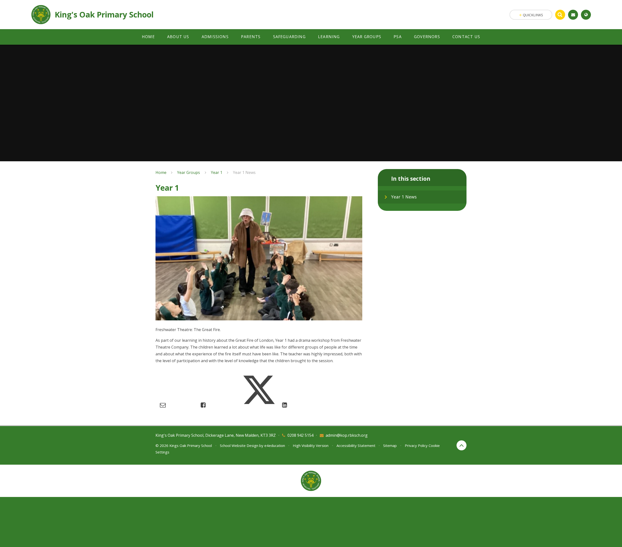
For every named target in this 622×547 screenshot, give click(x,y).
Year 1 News (244, 172)
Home (161, 172)
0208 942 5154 (300, 435)
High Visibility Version (310, 445)
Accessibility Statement (356, 445)
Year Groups (188, 172)
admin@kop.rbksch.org (347, 435)
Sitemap (390, 445)
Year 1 (216, 172)
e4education (274, 445)
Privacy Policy (416, 445)
